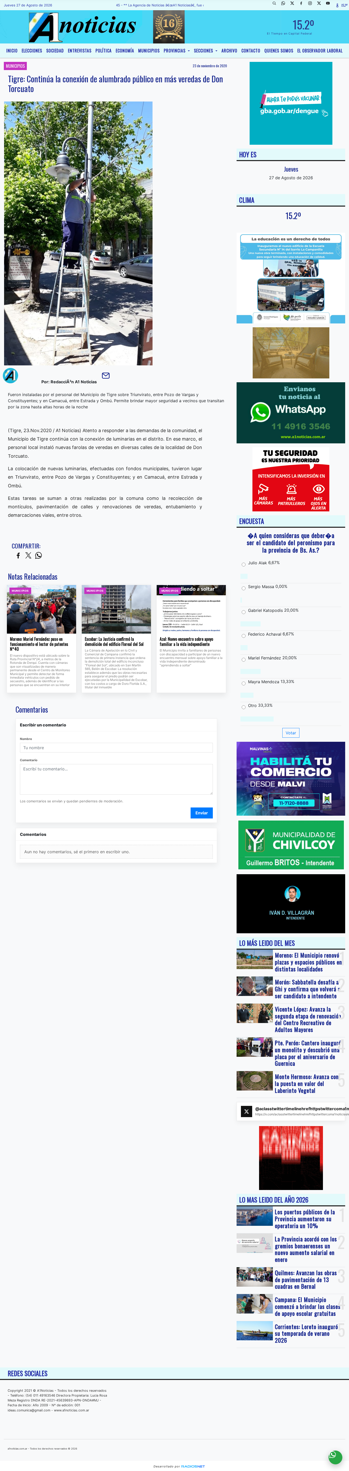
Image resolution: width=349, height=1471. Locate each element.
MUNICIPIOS (149, 51)
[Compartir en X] (28, 556)
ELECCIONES (32, 51)
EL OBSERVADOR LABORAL (320, 51)
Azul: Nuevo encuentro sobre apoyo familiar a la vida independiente (186, 642)
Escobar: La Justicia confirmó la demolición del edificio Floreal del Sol (114, 642)
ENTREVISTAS (79, 51)
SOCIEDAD (55, 51)
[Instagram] (312, 5)
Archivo (229, 51)
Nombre (26, 739)
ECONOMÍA (125, 51)
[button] (276, 5)
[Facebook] (303, 5)
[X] (294, 5)
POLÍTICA (104, 51)
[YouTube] (329, 5)
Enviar (201, 812)
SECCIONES (204, 51)
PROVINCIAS (175, 51)
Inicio (12, 51)
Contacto (250, 51)
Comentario (28, 760)
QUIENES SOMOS (278, 51)
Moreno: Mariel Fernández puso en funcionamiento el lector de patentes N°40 (39, 644)
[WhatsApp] (285, 5)
